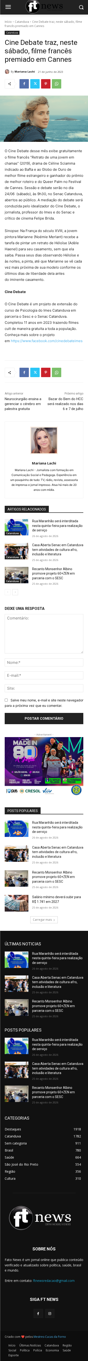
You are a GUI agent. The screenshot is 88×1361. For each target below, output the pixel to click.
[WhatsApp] (56, 84)
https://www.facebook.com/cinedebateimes (47, 341)
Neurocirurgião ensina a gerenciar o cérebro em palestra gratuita (23, 404)
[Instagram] (49, 1313)
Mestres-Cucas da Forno (50, 1337)
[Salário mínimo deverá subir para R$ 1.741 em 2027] (16, 903)
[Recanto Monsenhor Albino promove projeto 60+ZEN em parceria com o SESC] (16, 575)
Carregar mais (42, 920)
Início (8, 22)
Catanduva (22, 22)
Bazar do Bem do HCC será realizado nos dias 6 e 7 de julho (65, 404)
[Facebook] (24, 84)
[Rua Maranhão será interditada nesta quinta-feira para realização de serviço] (16, 527)
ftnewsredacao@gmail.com (54, 1280)
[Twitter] (35, 84)
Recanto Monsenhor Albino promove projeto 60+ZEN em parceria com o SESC (53, 573)
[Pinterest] (45, 84)
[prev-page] (8, 592)
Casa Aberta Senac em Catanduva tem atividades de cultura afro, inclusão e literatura (57, 549)
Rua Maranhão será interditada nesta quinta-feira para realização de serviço (57, 525)
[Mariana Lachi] (8, 71)
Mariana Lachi (25, 71)
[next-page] (15, 592)
